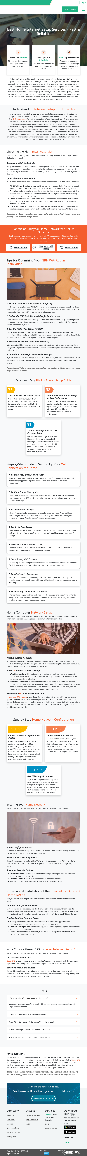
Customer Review (33, 1115)
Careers (10, 1124)
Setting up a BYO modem (17, 697)
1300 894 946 (20, 247)
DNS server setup (20, 119)
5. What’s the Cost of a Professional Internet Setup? (29, 1037)
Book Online (71, 247)
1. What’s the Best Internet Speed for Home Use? (28, 998)
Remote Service (51, 1128)
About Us (10, 1115)
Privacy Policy (12, 1136)
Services (48, 1124)
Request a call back (44, 1098)
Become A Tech (13, 1128)
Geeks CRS (11, 961)
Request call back (46, 247)
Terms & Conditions (14, 1132)
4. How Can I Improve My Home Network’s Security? (29, 1029)
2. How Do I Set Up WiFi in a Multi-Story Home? (27, 1014)
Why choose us (32, 1119)
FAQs (28, 1124)
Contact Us (11, 1119)
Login (83, 2)
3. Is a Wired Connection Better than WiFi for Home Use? (31, 1022)
